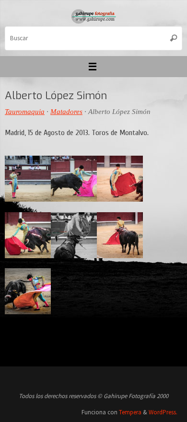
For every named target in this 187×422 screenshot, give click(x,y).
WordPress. (163, 412)
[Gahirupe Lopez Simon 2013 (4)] (28, 235)
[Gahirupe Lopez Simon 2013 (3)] (28, 179)
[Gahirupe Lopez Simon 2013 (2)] (28, 291)
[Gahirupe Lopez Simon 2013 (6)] (120, 235)
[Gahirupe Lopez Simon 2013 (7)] (120, 179)
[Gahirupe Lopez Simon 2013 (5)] (74, 235)
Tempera (130, 412)
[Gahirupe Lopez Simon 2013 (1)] (74, 179)
